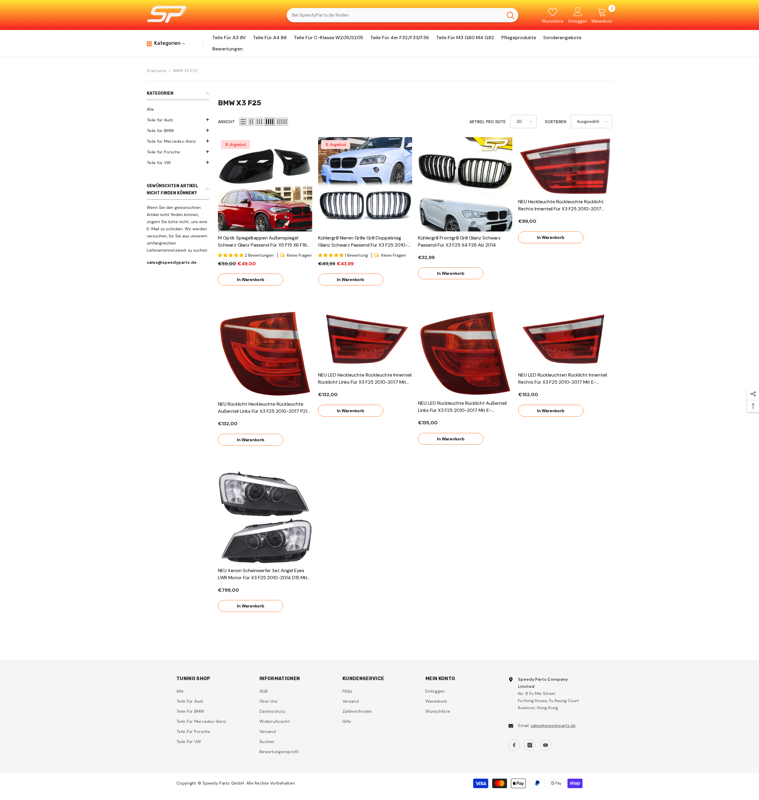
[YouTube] (545, 745)
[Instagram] (529, 745)
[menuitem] (178, 109)
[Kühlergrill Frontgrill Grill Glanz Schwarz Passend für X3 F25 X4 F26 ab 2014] (465, 184)
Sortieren (555, 121)
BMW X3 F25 (185, 70)
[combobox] (395, 15)
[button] (178, 120)
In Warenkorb (250, 279)
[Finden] (402, 15)
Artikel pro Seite (487, 121)
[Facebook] (514, 745)
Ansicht (226, 121)
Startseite (156, 70)
